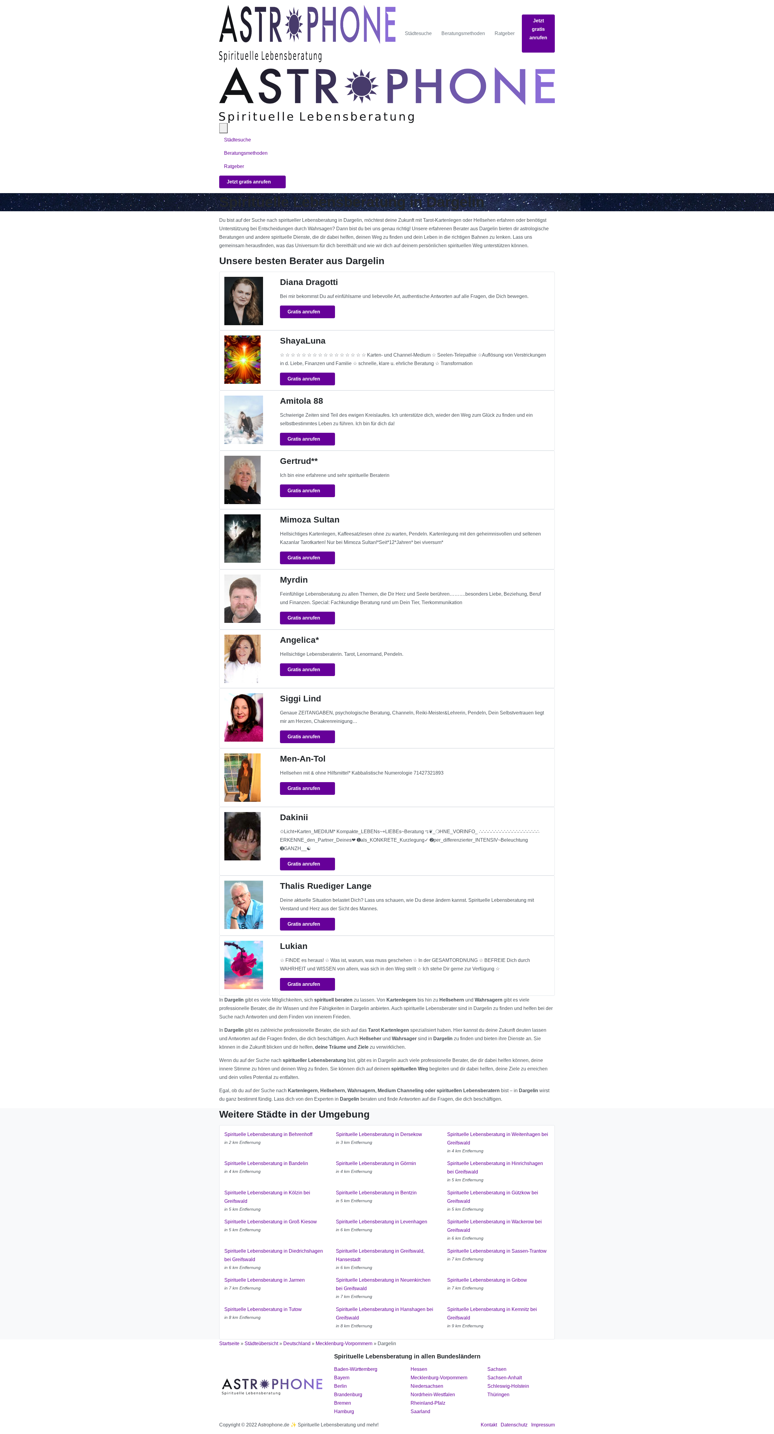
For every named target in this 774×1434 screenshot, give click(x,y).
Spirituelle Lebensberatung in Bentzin (376, 1192)
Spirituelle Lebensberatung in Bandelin (266, 1163)
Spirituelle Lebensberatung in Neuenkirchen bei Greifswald (383, 1284)
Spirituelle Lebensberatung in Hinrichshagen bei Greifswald (495, 1167)
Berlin (340, 1386)
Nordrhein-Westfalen (433, 1394)
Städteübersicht (261, 1343)
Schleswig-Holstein (508, 1386)
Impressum (543, 1424)
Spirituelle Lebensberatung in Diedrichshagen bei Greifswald (273, 1255)
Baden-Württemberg (355, 1369)
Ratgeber (505, 33)
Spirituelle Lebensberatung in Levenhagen (381, 1221)
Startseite (229, 1343)
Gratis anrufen (304, 311)
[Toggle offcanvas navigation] (223, 128)
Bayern (342, 1377)
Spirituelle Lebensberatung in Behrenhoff (268, 1134)
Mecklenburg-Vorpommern (344, 1343)
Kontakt (489, 1424)
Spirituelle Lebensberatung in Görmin (376, 1163)
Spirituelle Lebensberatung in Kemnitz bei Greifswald (492, 1313)
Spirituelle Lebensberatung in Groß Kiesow (270, 1221)
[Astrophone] (307, 33)
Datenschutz (514, 1424)
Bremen (342, 1403)
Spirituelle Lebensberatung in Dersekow (379, 1134)
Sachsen (496, 1369)
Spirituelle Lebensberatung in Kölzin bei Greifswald (267, 1197)
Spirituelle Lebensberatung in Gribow (487, 1280)
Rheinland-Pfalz (428, 1403)
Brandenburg (348, 1394)
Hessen (419, 1369)
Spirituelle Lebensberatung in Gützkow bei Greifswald (492, 1197)
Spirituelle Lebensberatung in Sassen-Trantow (497, 1251)
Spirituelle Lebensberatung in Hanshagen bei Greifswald (384, 1313)
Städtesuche (418, 33)
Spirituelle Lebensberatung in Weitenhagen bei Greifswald (497, 1138)
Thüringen (498, 1394)
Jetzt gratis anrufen (538, 29)
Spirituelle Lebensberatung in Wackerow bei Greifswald (494, 1226)
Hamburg (344, 1411)
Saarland (420, 1411)
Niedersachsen (427, 1386)
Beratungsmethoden (463, 33)
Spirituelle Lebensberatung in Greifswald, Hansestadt (380, 1255)
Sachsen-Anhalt (504, 1377)
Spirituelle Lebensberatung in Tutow (263, 1309)
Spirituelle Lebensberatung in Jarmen (264, 1280)
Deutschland (297, 1343)
